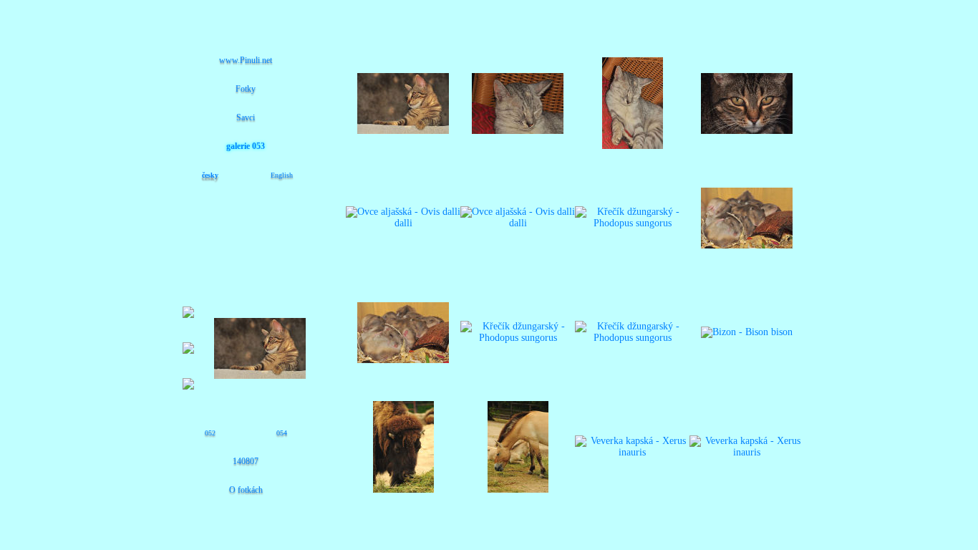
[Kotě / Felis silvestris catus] (403, 130)
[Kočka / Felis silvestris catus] (517, 130)
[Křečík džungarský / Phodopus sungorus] (632, 223)
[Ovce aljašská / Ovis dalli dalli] (403, 223)
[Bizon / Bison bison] (747, 332)
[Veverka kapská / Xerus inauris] (632, 452)
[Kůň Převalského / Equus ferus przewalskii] (518, 489)
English (281, 175)
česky (210, 175)
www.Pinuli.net (245, 60)
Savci (245, 117)
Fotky (245, 89)
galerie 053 (245, 146)
